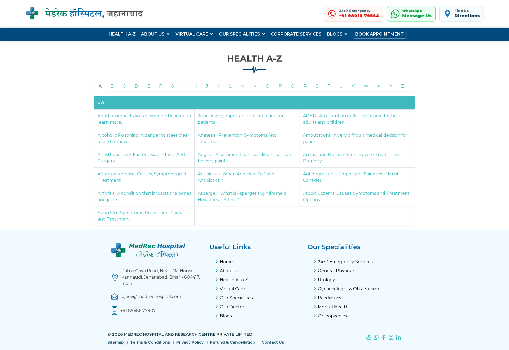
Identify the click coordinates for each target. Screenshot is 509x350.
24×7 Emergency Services (345, 261)
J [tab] (207, 86)
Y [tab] (390, 86)
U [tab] (341, 86)
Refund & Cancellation (232, 342)
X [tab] (379, 86)
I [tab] (196, 86)
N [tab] (255, 86)
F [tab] (160, 86)
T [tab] (328, 86)
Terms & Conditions (150, 342)
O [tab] (268, 86)
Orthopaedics (332, 315)
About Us (153, 34)
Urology (326, 279)
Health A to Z (234, 279)
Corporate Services (296, 34)
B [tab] (112, 86)
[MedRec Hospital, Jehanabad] (85, 13)
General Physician (337, 270)
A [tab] (100, 86)
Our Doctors (233, 306)
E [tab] (148, 86)
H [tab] (185, 86)
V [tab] (353, 86)
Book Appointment (379, 34)
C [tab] (124, 86)
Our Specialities (239, 34)
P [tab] (280, 86)
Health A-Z (122, 34)
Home (226, 261)
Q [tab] (293, 86)
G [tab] (172, 86)
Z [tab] (402, 86)
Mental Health (333, 306)
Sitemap (115, 342)
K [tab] (218, 86)
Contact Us (273, 342)
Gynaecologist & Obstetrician (348, 288)
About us (229, 270)
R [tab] (305, 86)
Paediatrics (329, 297)
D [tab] (136, 86)
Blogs (335, 34)
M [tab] (242, 86)
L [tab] (230, 86)
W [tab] (366, 86)
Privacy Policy (190, 342)
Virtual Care (191, 34)
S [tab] (317, 86)
